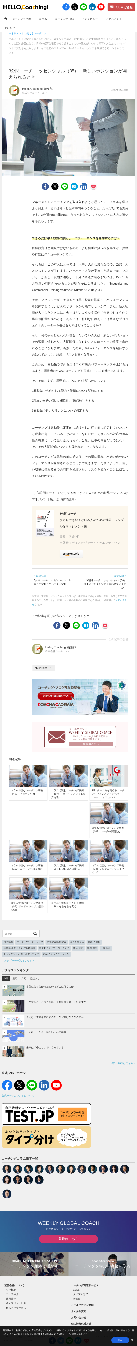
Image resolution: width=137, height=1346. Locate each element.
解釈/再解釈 (94, 942)
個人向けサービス (16, 1307)
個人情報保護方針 (81, 1323)
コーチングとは (22, 18)
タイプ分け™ (80, 1294)
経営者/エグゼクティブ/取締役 (19, 948)
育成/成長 (92, 948)
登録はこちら (68, 1239)
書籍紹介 (11, 1298)
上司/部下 (106, 948)
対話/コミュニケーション (56, 954)
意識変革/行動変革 (56, 942)
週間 (14, 978)
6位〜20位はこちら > (123, 1063)
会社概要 (11, 1289)
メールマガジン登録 (82, 1304)
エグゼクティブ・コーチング (54, 948)
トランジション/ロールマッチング (21, 954)
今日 (6, 978)
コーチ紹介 (12, 1294)
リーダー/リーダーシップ (30, 942)
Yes (120, 1340)
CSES (76, 1289)
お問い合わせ (78, 1317)
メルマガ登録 (123, 7)
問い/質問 (78, 948)
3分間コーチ (45, 668)
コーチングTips (65, 18)
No (132, 1340)
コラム (43, 18)
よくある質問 (78, 1311)
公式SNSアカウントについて (18, 1095)
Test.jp (76, 1298)
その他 (8, 27)
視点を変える (77, 942)
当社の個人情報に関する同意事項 (37, 1334)
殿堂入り (35, 978)
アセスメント (114, 18)
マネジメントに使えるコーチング (27, 33)
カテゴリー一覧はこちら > (19, 960)
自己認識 (8, 942)
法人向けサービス (16, 1303)
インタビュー (90, 18)
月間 (23, 978)
